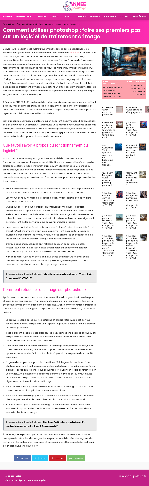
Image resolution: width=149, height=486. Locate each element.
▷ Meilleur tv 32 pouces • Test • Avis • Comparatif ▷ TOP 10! (132, 128)
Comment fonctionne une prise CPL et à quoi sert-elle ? (132, 151)
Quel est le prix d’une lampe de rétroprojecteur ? (135, 110)
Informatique (9, 24)
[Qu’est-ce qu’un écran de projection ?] (119, 109)
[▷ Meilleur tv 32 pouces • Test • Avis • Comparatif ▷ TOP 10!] (143, 124)
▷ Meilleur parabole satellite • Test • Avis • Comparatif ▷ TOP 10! (108, 221)
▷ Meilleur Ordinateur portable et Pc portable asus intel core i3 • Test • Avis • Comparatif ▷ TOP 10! (108, 245)
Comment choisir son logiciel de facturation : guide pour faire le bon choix (108, 130)
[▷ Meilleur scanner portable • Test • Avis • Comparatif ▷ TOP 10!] (143, 217)
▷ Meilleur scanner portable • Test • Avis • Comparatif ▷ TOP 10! (132, 221)
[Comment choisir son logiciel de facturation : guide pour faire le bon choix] (119, 124)
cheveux (74, 52)
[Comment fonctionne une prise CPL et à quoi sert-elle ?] (142, 147)
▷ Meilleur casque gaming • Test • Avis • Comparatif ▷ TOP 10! (108, 199)
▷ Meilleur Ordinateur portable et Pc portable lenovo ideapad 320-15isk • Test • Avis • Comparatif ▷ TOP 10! (132, 246)
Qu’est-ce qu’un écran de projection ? (108, 111)
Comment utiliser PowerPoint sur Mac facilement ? (132, 179)
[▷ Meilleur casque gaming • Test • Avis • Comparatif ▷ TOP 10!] (119, 194)
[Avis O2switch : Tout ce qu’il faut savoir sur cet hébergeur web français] (118, 147)
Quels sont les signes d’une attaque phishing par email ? (108, 179)
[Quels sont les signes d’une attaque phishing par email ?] (118, 174)
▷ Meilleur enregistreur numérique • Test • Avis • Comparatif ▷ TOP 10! (132, 200)
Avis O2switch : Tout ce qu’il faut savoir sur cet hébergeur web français (107, 155)
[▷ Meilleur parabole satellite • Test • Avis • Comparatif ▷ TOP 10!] (119, 217)
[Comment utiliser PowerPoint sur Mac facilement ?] (142, 174)
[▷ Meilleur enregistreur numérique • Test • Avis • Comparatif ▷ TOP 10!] (143, 194)
